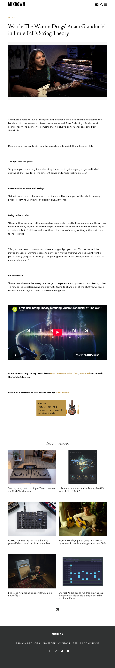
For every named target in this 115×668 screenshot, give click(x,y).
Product (13, 17)
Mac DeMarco (58, 374)
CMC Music (62, 393)
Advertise (49, 644)
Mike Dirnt (72, 374)
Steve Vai (84, 374)
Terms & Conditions (86, 644)
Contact (64, 644)
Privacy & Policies (28, 644)
